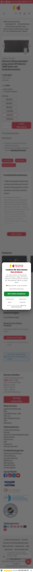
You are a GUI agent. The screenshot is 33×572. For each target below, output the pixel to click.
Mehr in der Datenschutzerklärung (18, 306)
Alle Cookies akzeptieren (16, 294)
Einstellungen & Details (10, 300)
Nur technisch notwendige (22, 300)
